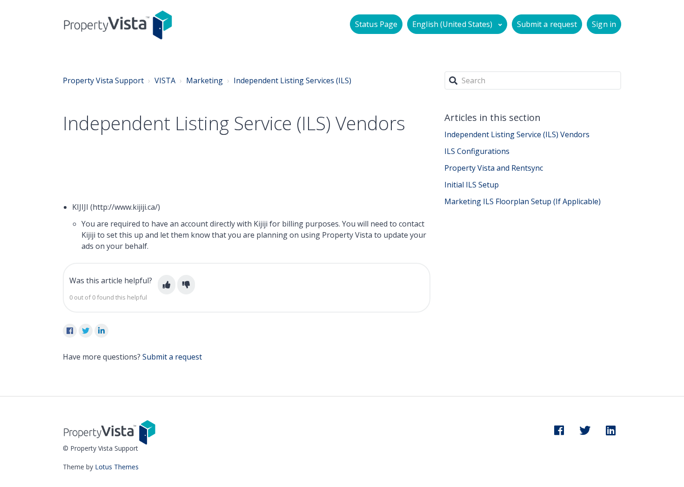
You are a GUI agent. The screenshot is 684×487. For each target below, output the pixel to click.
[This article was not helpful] (186, 284)
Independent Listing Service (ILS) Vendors (517, 134)
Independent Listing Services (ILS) (292, 80)
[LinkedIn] (101, 331)
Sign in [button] (604, 24)
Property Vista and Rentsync (493, 168)
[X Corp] (86, 331)
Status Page (376, 24)
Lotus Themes (117, 466)
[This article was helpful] (166, 284)
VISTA (164, 80)
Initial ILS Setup (471, 185)
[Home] (118, 24)
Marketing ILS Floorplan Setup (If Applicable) (522, 201)
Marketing (204, 80)
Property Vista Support (103, 80)
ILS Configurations (477, 151)
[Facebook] (70, 331)
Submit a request (547, 24)
